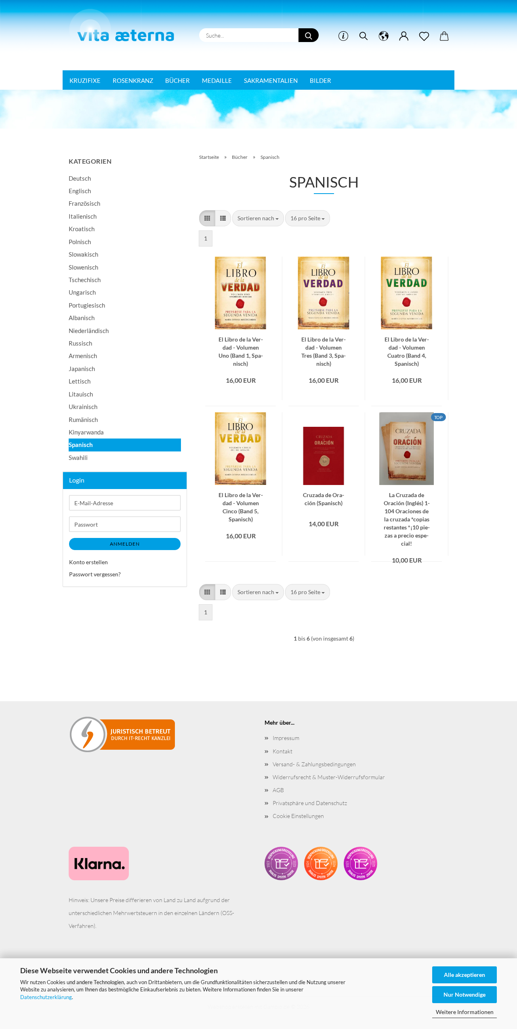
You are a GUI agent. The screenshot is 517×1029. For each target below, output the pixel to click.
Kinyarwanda (86, 432)
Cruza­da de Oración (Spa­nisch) (323, 498)
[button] (384, 36)
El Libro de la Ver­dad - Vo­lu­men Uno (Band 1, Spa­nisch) (241, 343)
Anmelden (125, 544)
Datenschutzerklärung (46, 997)
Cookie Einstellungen (298, 815)
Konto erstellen (88, 562)
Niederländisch (89, 330)
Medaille (217, 80)
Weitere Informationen (465, 1011)
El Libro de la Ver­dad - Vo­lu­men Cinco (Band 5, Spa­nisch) (241, 498)
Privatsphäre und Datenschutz (310, 802)
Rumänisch (83, 419)
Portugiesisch (87, 305)
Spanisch (81, 444)
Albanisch (82, 317)
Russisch (80, 343)
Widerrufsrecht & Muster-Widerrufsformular (329, 777)
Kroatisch (82, 228)
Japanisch (82, 368)
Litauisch (81, 394)
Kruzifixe (85, 80)
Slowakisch (83, 254)
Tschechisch (85, 279)
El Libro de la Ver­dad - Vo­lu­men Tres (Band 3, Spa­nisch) (323, 343)
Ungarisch (82, 292)
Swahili (78, 457)
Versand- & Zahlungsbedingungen (314, 764)
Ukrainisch (83, 406)
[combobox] (258, 218)
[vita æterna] (126, 28)
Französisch (84, 203)
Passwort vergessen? (95, 574)
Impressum (286, 737)
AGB (278, 790)
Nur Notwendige (464, 994)
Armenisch (83, 355)
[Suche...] (308, 35)
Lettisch (79, 381)
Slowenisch (83, 267)
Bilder (320, 80)
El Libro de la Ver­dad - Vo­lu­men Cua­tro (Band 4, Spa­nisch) (407, 343)
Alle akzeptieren (464, 974)
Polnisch (80, 241)
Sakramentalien (271, 80)
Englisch (80, 190)
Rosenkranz (133, 80)
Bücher (177, 80)
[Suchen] (363, 36)
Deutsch (80, 178)
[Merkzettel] (424, 36)
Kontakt (282, 751)
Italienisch (83, 216)
